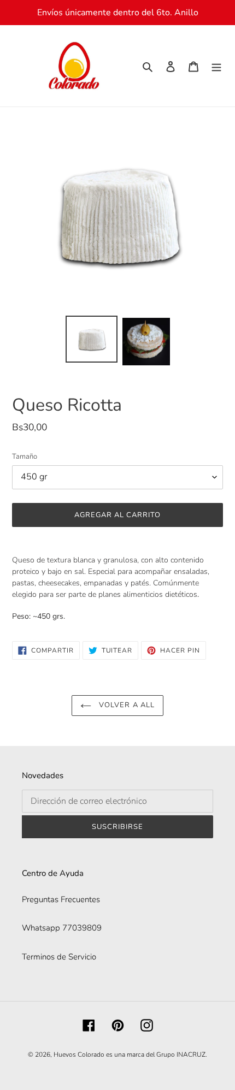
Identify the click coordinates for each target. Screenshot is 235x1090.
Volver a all (126, 705)
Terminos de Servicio (59, 956)
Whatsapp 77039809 (62, 927)
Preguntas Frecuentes (61, 899)
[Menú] (216, 66)
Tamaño (24, 456)
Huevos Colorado (79, 1054)
